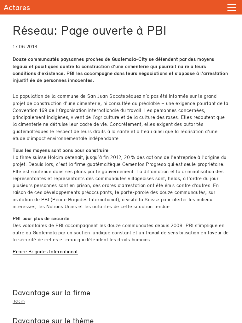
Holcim (19, 301)
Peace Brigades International (45, 252)
